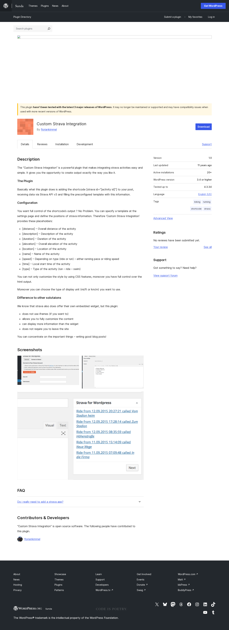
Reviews (42, 144)
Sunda (48, 608)
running (206, 202)
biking (197, 202)
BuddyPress (186, 590)
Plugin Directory (22, 16)
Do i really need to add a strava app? (40, 501)
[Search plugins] (49, 28)
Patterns (59, 590)
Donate (142, 584)
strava (207, 208)
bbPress (184, 584)
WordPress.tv (104, 590)
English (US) (205, 194)
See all (208, 247)
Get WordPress (213, 5)
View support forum (165, 275)
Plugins (58, 584)
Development (85, 144)
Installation (62, 144)
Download (204, 126)
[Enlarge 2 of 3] (139, 360)
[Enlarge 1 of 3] (74, 360)
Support (207, 144)
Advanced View (163, 218)
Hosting (17, 584)
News (16, 579)
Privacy (17, 590)
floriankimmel (49, 129)
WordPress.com (188, 574)
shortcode (196, 208)
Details (25, 144)
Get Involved (144, 574)
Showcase (60, 574)
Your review (160, 247)
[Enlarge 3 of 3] (139, 396)
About (16, 574)
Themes (59, 579)
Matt (182, 579)
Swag (141, 590)
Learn (99, 574)
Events (140, 579)
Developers (102, 584)
